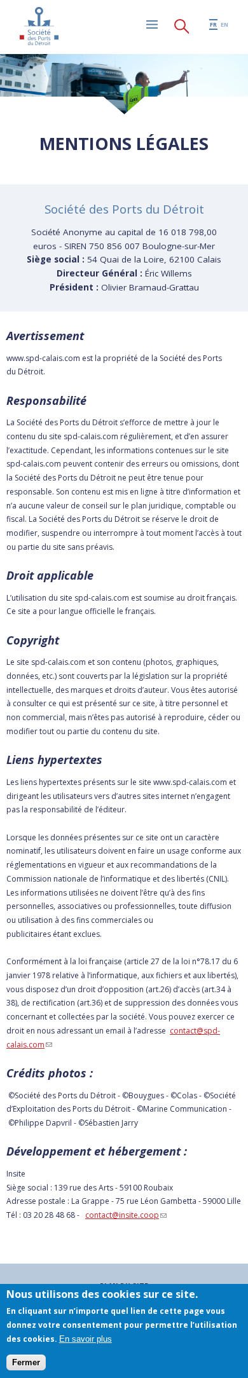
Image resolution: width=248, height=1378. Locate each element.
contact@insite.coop (126, 1215)
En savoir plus (85, 1339)
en (224, 24)
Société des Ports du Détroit (39, 26)
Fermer (26, 1362)
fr (213, 24)
